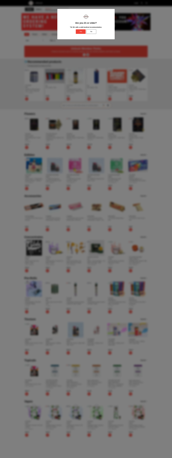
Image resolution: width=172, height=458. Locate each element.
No (91, 31)
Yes (81, 31)
